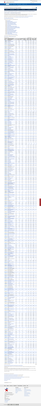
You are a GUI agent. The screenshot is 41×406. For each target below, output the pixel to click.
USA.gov (16, 392)
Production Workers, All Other (10, 346)
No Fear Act (17, 391)
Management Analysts (10, 74)
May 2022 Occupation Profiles (7, 379)
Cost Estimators (9, 68)
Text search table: (29, 37)
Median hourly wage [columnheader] (28, 39)
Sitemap (25, 388)
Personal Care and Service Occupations (11, 28)
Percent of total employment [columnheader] (25, 39)
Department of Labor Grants (19, 390)
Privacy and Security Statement (27, 390)
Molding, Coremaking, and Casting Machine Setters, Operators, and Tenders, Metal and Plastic (11, 305)
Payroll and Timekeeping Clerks (11, 223)
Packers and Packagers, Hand (10, 362)
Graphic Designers (9, 161)
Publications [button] (14, 4)
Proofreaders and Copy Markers (11, 246)
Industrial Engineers (9, 121)
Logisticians (9, 72)
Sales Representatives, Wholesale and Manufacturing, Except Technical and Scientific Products (11, 212)
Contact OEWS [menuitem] (34, 9)
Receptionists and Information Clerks (11, 229)
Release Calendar (33, 1)
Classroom (24, 385)
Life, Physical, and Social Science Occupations (12, 24)
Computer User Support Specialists (11, 91)
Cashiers (8, 199)
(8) (19, 82)
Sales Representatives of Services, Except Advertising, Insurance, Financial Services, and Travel (11, 206)
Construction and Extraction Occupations (11, 31)
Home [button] (4, 4)
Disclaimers (25, 391)
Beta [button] (26, 4)
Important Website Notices (27, 393)
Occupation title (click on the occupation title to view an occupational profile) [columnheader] (11, 39)
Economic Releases (20, 385)
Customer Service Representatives (11, 226)
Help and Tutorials (26, 394)
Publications (15, 385)
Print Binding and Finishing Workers (11, 315)
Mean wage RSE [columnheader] (35, 39)
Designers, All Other (9, 165)
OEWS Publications (12, 9)
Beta (27, 385)
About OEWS (28, 9)
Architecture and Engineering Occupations (11, 23)
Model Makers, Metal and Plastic (11, 301)
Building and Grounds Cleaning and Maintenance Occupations (13, 27)
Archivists (8, 147)
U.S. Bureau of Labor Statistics (10, 2)
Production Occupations (9, 33)
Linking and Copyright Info (27, 392)
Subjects (8, 385)
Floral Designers (9, 160)
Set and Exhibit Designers (10, 164)
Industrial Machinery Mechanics (10, 276)
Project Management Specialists (11, 73)
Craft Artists (9, 153)
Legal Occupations (9, 25)
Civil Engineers (9, 112)
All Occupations (8, 20)
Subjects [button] (7, 4)
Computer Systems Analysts (10, 88)
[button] (35, 364)
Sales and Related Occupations (10, 29)
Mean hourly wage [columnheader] (30, 39)
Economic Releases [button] (19, 4)
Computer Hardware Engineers (10, 113)
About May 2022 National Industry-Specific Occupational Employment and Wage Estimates (13, 365)
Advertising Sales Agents (10, 204)
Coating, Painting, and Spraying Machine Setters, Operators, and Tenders (11, 339)
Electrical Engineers (9, 115)
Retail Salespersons (9, 202)
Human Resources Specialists (10, 70)
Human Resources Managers (10, 60)
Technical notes (5, 380)
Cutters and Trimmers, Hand (10, 332)
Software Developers (10, 98)
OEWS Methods (23, 9)
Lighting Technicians (9, 178)
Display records (6, 37)
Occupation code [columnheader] (6, 39)
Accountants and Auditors (10, 81)
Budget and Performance (18, 389)
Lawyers (8, 140)
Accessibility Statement (26, 395)
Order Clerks (9, 227)
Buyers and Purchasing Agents (10, 67)
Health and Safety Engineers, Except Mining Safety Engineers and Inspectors (11, 120)
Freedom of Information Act (27, 389)
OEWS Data (18, 9)
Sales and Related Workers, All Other (11, 215)
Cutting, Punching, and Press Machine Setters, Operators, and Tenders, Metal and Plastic (11, 298)
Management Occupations (10, 21)
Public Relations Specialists (10, 170)
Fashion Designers (9, 159)
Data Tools (11, 385)
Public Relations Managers (10, 50)
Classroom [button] (23, 4)
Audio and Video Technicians (10, 177)
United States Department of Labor (34, 0)
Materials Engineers (9, 122)
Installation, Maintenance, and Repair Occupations (12, 32)
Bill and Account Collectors (10, 220)
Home (5, 385)
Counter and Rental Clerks (10, 201)
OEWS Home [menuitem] (6, 9)
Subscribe (36, 1)
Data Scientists (9, 104)
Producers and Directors (10, 168)
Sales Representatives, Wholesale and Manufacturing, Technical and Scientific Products (11, 210)
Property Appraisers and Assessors (11, 82)
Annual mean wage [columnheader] (33, 39)
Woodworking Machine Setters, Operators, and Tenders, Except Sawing (11, 329)
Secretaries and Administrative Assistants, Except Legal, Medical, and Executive (11, 240)
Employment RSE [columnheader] (21, 39)
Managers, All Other (9, 64)
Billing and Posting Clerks (10, 221)
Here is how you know (16, 0)
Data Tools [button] (10, 4)
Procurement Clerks (9, 224)
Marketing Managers (9, 47)
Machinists (9, 299)
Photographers (9, 179)
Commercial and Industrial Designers (11, 158)
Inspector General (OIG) (18, 388)
